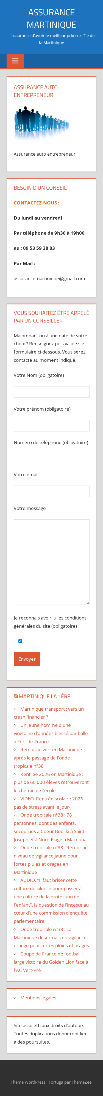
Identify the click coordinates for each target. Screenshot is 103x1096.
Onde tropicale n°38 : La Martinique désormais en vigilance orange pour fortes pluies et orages (51, 937)
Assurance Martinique (51, 18)
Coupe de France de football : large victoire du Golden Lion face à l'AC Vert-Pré (51, 962)
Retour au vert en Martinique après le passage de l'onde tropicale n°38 (48, 757)
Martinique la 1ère (44, 696)
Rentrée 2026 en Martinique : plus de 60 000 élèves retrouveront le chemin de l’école (51, 782)
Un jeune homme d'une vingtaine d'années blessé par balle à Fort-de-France (51, 733)
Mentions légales (38, 997)
